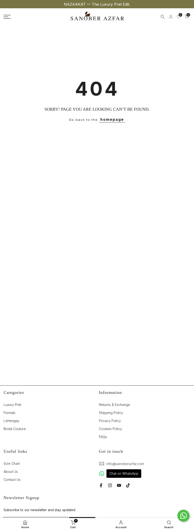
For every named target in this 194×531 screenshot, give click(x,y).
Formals (9, 413)
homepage (112, 119)
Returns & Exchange (114, 405)
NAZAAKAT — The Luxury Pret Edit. (97, 4)
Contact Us (12, 480)
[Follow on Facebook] (101, 485)
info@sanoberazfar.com (125, 464)
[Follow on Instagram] (110, 485)
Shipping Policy (111, 413)
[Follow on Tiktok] (128, 485)
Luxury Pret (12, 405)
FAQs (103, 437)
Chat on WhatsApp (123, 473)
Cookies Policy (110, 429)
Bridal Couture (15, 429)
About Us (11, 472)
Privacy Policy (110, 421)
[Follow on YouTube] (119, 485)
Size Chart (12, 463)
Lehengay (11, 421)
